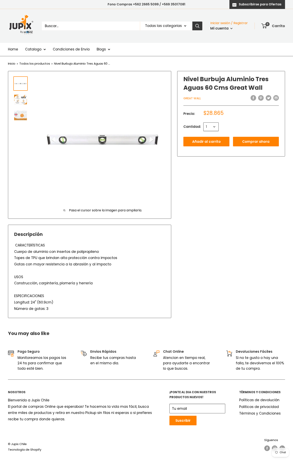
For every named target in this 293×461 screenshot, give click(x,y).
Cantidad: (192, 126)
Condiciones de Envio (71, 49)
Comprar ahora (255, 141)
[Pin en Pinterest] (261, 98)
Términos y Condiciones (260, 413)
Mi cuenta (219, 28)
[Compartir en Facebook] (253, 98)
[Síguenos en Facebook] (267, 448)
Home (13, 49)
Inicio (11, 63)
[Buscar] (197, 26)
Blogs (101, 49)
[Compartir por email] (276, 98)
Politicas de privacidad (259, 406)
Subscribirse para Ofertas (260, 4)
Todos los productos (34, 63)
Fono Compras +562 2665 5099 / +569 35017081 (146, 4)
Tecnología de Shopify (24, 449)
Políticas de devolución (259, 400)
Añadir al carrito (206, 141)
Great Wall (192, 98)
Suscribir (183, 420)
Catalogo (33, 49)
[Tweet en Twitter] (268, 98)
